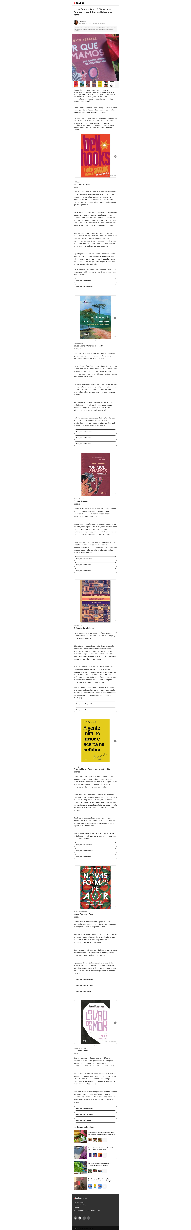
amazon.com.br (112, 175)
